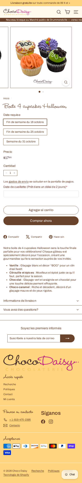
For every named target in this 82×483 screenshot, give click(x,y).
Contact (8, 394)
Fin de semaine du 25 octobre (25, 131)
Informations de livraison (19, 300)
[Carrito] (67, 12)
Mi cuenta (9, 399)
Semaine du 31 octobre (21, 141)
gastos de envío (19, 181)
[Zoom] (66, 82)
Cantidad (9, 165)
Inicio (6, 98)
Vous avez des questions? (21, 309)
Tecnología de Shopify (16, 474)
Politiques (9, 389)
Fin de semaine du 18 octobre (25, 122)
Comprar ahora (41, 220)
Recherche (9, 384)
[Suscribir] (67, 338)
